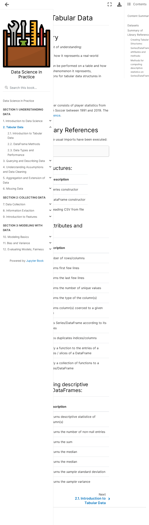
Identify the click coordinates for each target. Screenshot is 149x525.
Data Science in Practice (18, 100)
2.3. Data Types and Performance (21, 152)
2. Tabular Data (13, 127)
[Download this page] (119, 4)
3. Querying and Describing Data (24, 160)
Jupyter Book (35, 260)
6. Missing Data (13, 188)
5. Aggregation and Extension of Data (24, 180)
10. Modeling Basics (16, 236)
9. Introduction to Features (20, 216)
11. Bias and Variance (16, 243)
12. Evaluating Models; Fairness (23, 249)
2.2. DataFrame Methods (24, 144)
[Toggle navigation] (7, 5)
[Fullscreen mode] (109, 4)
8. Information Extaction (18, 210)
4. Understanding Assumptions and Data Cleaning (23, 169)
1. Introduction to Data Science (22, 121)
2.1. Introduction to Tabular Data (25, 136)
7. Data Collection (14, 204)
